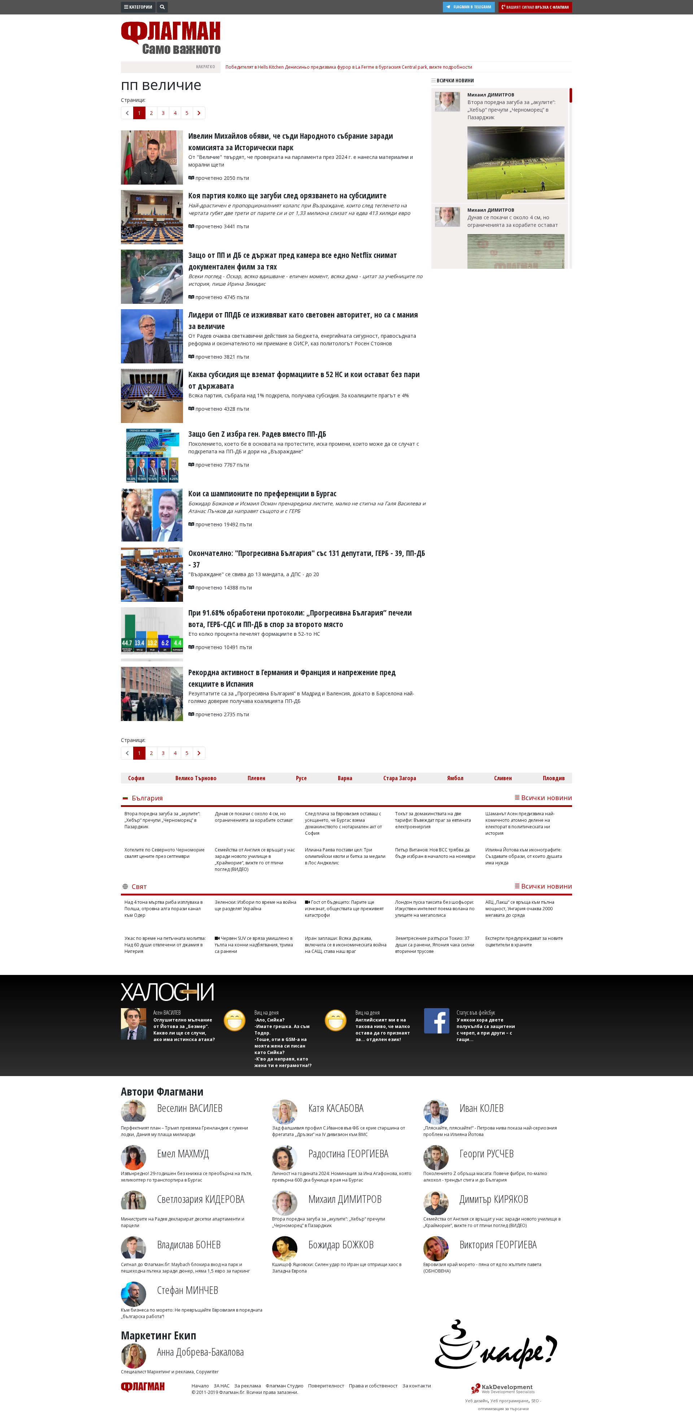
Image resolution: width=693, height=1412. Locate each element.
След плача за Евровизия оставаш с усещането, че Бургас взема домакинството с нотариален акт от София (343, 823)
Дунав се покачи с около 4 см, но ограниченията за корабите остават (512, 221)
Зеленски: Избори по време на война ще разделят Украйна (255, 905)
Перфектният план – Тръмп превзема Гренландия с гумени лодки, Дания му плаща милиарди (184, 1131)
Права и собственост (373, 1385)
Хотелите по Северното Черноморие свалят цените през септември (165, 853)
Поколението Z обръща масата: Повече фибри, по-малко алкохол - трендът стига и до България (485, 1176)
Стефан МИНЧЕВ (187, 1289)
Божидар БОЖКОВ (341, 1244)
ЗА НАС (222, 1385)
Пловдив (554, 778)
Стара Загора (399, 778)
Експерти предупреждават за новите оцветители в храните (524, 941)
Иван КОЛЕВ (481, 1107)
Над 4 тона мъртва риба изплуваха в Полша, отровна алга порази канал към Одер (163, 908)
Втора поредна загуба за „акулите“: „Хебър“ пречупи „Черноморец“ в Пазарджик (511, 110)
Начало (200, 1385)
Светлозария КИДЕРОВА (200, 1198)
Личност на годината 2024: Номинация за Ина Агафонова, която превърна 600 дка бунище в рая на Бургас (341, 1176)
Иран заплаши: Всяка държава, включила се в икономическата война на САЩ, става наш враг (346, 944)
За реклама (247, 1385)
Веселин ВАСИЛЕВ (189, 1107)
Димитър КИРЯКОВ (493, 1198)
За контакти (416, 1385)
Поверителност (326, 1385)
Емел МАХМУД (183, 1153)
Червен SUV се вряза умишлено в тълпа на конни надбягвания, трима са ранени (254, 944)
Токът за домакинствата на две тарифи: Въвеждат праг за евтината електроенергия (433, 820)
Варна (345, 778)
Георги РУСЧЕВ (486, 1153)
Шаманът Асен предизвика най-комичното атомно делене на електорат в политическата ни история (520, 823)
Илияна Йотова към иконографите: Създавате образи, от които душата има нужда (523, 856)
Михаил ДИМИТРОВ (345, 1198)
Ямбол (455, 778)
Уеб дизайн (476, 1400)
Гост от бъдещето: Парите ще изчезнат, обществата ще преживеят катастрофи (344, 908)
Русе (301, 778)
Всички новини (455, 80)
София (136, 778)
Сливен (503, 778)
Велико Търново (196, 778)
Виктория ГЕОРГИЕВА (498, 1244)
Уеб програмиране (509, 1400)
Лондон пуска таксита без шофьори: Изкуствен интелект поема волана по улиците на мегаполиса (435, 908)
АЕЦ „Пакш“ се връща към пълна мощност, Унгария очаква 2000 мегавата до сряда (519, 908)
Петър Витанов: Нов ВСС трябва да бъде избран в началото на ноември (435, 853)
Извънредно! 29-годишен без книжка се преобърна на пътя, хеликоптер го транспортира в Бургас (186, 1176)
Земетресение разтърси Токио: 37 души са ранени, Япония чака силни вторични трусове (434, 944)
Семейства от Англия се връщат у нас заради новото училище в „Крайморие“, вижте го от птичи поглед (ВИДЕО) (255, 859)
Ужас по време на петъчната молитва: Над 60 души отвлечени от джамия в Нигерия (165, 944)
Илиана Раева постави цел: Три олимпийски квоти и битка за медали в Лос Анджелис (345, 856)
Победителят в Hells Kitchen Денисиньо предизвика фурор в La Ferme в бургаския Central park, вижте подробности (349, 67)
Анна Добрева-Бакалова (200, 1351)
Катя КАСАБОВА (335, 1107)
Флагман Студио (285, 1385)
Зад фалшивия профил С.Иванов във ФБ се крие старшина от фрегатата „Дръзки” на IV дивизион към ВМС (338, 1131)
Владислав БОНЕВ (189, 1244)
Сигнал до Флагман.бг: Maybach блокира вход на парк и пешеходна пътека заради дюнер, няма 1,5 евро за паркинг (185, 1267)
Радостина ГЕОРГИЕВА (348, 1153)
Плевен (256, 778)
